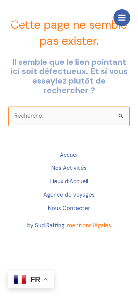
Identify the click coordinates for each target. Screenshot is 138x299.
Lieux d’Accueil (69, 181)
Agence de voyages (69, 195)
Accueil (69, 155)
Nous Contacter (69, 208)
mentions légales (89, 225)
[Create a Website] (17, 17)
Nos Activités (69, 168)
